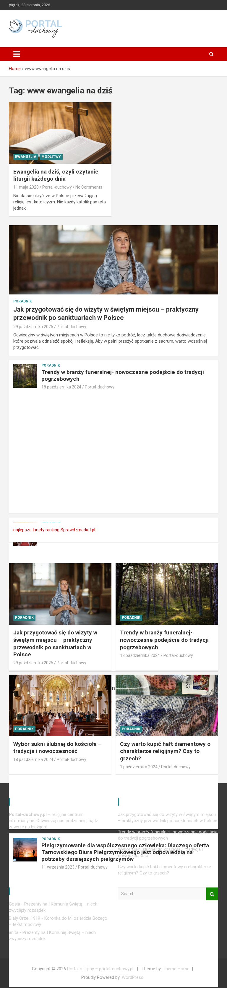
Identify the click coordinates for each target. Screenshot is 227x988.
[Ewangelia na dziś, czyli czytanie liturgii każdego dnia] (60, 133)
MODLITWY (51, 157)
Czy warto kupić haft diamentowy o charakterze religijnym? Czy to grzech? (165, 751)
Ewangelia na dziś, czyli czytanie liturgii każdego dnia (55, 175)
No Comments (88, 187)
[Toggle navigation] (16, 54)
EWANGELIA (25, 157)
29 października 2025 (33, 326)
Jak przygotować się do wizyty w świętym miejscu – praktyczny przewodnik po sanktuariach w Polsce (55, 643)
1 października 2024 (139, 767)
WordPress (132, 977)
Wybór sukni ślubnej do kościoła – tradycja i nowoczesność (57, 748)
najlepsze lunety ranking (36, 529)
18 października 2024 (61, 387)
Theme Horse (176, 968)
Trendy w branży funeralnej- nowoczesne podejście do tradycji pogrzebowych (122, 375)
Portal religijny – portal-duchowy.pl (100, 968)
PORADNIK (22, 301)
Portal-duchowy (57, 187)
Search (212, 893)
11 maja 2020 (26, 187)
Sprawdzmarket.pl (78, 529)
